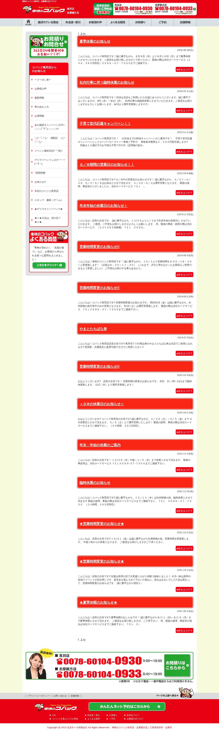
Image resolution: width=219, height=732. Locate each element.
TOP (54, 715)
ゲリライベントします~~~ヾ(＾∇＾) (50, 161)
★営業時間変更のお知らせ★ (102, 523)
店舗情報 (74, 695)
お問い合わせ (60, 695)
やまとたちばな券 (93, 328)
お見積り (113, 715)
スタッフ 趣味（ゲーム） (49, 200)
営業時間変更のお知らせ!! (100, 246)
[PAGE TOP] (175, 696)
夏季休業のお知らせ (95, 41)
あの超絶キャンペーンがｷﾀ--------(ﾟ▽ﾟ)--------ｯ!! (50, 126)
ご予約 (112, 718)
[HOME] (28, 24)
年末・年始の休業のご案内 (100, 444)
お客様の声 (41, 88)
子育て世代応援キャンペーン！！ (105, 123)
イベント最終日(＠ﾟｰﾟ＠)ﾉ (48, 150)
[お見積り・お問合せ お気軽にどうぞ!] (48, 60)
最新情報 (39, 97)
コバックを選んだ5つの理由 (65, 718)
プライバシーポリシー (39, 695)
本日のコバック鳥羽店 (47, 190)
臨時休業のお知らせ (95, 482)
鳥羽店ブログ (133, 715)
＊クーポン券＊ (43, 79)
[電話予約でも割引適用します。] (145, 13)
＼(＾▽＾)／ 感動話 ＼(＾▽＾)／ (50, 139)
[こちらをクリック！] (49, 267)
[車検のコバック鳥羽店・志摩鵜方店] (44, 11)
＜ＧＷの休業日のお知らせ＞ (102, 403)
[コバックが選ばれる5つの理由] (48, 24)
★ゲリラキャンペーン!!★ (49, 208)
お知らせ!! (40, 181)
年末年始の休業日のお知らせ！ (103, 205)
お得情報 (39, 115)
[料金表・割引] (73, 24)
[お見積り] (140, 24)
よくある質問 (93, 718)
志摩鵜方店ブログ (135, 718)
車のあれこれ (42, 106)
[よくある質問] (117, 24)
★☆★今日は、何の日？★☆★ (48, 219)
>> (84, 33)
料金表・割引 (93, 715)
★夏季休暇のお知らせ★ (98, 602)
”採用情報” (40, 172)
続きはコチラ (185, 69)
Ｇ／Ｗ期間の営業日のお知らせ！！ (107, 164)
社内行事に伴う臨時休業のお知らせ (107, 82)
